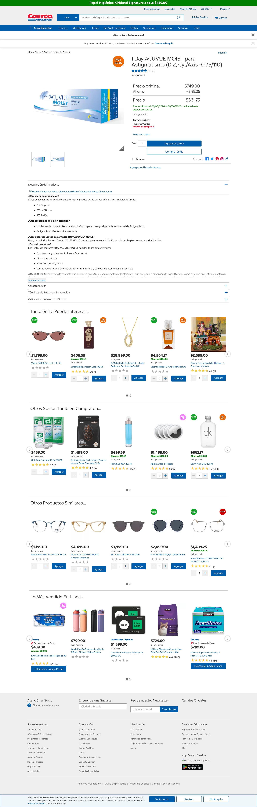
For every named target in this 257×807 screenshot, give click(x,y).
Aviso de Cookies (35, 757)
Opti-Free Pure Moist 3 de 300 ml (46, 460)
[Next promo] (227, 354)
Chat (196, 28)
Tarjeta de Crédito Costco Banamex (146, 743)
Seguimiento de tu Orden (194, 729)
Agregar (59, 374)
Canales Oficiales (194, 700)
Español (205, 8)
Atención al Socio (39, 700)
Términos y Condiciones (38, 748)
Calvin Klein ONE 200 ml (202, 463)
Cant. (134, 143)
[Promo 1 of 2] (127, 396)
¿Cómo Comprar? (87, 729)
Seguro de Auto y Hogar (90, 757)
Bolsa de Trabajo (35, 762)
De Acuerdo (162, 799)
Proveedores (33, 743)
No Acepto (216, 799)
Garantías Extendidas (89, 771)
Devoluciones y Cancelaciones (196, 734)
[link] (207, 159)
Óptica (134, 28)
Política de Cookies (37, 803)
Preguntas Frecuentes (37, 738)
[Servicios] (188, 28)
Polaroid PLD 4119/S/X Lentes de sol (168, 554)
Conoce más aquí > (164, 43)
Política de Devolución (192, 738)
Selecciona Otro (141, 134)
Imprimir (222, 52)
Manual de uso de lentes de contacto (92, 191)
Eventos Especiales (88, 738)
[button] (180, 17)
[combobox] (68, 17)
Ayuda (133, 748)
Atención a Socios (190, 743)
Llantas (95, 28)
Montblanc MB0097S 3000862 (125, 554)
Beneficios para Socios (140, 738)
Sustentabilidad (34, 729)
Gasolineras (149, 28)
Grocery (63, 28)
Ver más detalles (37, 280)
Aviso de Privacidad (36, 752)
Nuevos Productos (87, 766)
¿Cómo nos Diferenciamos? (40, 734)
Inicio (30, 52)
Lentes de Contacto (62, 52)
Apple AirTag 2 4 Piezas (162, 463)
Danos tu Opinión (87, 762)
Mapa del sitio (33, 766)
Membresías (79, 28)
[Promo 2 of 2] (130, 396)
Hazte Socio (135, 734)
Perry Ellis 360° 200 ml (121, 463)
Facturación (167, 28)
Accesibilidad (33, 771)
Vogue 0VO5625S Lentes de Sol (46, 363)
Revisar (189, 799)
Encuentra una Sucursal (95, 700)
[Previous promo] (29, 354)
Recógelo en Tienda (114, 28)
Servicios (183, 28)
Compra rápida (174, 151)
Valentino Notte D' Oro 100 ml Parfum (168, 366)
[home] (40, 17)
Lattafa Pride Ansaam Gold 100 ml (87, 366)
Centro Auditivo (86, 748)
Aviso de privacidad (115, 783)
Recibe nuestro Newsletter (149, 700)
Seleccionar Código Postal (49, 669)
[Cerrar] (252, 35)
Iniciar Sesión (200, 17)
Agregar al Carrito (174, 143)
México (223, 9)
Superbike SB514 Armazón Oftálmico (48, 554)
